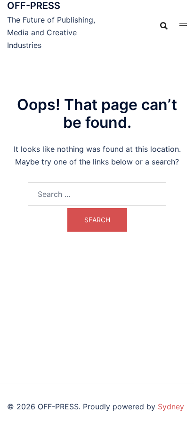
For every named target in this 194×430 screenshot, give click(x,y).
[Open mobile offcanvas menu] (183, 25)
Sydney (171, 406)
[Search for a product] (164, 26)
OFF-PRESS (33, 5)
